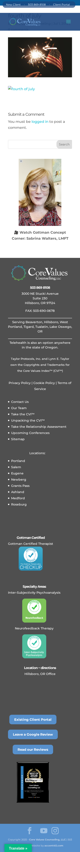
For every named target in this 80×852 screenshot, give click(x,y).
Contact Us (20, 402)
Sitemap (18, 439)
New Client (13, 4)
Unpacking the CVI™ (28, 420)
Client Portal (61, 4)
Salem (16, 467)
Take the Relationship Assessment (38, 427)
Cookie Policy (43, 383)
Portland (18, 461)
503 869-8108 (37, 4)
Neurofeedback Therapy (34, 628)
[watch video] (40, 192)
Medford (18, 498)
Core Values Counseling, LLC (47, 839)
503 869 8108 (40, 287)
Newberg (18, 480)
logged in (40, 121)
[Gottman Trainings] (30, 558)
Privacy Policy (20, 383)
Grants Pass (20, 486)
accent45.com (53, 845)
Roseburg (19, 504)
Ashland (17, 492)
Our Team (19, 408)
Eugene (17, 473)
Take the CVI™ (22, 414)
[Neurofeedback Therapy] (34, 610)
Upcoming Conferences (30, 433)
